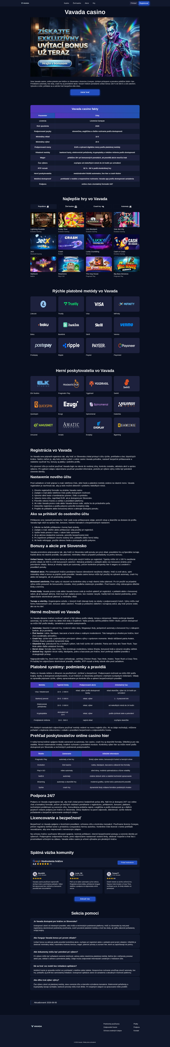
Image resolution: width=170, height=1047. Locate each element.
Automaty (125, 206)
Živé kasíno (69, 206)
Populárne (42, 206)
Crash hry (97, 206)
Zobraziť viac (85, 899)
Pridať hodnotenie (127, 862)
